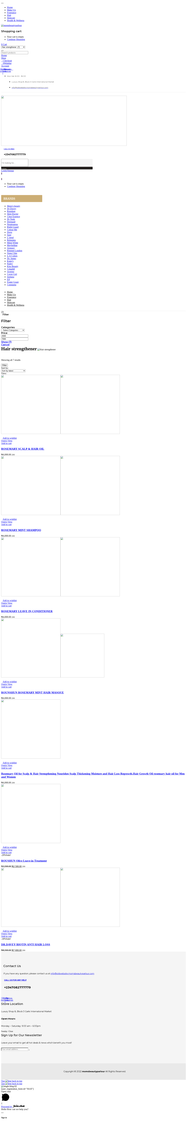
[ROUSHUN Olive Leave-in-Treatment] (30, 842)
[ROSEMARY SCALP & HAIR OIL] (60, 433)
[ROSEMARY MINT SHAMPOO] (60, 514)
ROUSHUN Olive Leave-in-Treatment (24, 860)
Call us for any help (15, 980)
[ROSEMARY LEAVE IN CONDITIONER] (60, 595)
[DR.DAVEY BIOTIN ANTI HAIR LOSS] (60, 926)
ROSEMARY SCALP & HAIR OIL (22, 448)
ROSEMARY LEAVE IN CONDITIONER (27, 611)
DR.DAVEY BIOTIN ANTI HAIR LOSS (25, 944)
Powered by (7, 1106)
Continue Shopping (16, 39)
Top (3, 1081)
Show (6, 342)
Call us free (9, 149)
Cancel (5, 344)
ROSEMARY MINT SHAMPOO (21, 530)
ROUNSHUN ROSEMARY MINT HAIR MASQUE (32, 692)
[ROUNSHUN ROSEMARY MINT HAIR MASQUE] (52, 676)
